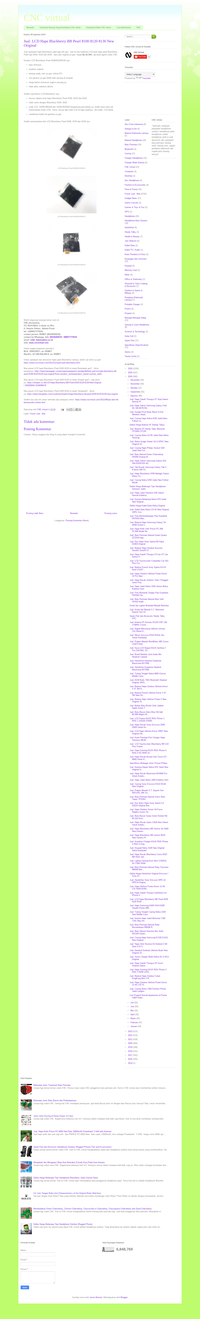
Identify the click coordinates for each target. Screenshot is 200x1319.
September (135, 392)
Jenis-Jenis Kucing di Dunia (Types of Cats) (53, 1116)
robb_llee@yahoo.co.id (41, 340)
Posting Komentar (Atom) (77, 520)
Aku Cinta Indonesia (134, 124)
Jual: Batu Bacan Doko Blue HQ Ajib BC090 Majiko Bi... (146, 713)
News (127, 274)
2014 (130, 1063)
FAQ (138, 27)
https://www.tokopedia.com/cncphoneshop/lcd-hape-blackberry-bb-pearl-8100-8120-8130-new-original (72, 394)
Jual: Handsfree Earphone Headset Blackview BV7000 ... (145, 668)
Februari (134, 1022)
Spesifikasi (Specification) (136, 345)
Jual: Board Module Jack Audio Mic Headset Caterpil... (146, 655)
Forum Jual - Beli (37, 414)
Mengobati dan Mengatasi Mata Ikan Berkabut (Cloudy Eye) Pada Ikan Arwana (69, 1162)
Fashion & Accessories (135, 185)
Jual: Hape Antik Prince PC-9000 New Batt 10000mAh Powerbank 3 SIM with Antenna (72, 1131)
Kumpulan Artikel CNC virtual (98, 27)
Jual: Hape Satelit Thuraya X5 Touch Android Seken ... (146, 964)
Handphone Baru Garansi (136, 220)
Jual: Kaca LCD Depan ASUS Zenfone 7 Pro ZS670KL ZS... (148, 649)
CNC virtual (47, 18)
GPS (127, 211)
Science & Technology (135, 331)
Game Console (131, 203)
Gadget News (131, 198)
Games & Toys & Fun (134, 207)
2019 (130, 1047)
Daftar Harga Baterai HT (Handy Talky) (147, 425)
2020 (130, 1043)
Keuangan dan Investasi (136, 259)
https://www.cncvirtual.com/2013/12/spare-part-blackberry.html (52, 363)
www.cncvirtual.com (39, 343)
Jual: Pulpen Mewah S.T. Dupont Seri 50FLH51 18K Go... (147, 791)
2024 (130, 376)
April (132, 1014)
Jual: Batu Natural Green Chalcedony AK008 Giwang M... (146, 455)
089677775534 (70, 337)
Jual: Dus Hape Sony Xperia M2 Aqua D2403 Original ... (147, 542)
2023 (130, 1031)
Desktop (128, 176)
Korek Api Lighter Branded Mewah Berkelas (149, 605)
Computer (129, 171)
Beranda (30, 27)
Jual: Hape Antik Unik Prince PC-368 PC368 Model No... (146, 530)
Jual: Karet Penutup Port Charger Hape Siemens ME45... (147, 738)
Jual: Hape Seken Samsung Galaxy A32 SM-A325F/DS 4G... (148, 462)
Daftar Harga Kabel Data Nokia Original (147, 505)
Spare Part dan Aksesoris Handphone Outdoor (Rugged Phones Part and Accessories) (72, 1147)
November (135, 384)
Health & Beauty (132, 236)
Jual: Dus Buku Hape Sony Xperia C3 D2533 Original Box (147, 804)
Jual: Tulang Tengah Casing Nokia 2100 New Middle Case (148, 913)
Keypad (128, 266)
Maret (133, 1018)
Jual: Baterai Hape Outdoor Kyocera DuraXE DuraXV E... (146, 549)
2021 (130, 1039)
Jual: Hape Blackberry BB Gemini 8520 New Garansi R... (147, 836)
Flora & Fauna (131, 189)
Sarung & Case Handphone (137, 325)
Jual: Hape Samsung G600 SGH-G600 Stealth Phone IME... (147, 906)
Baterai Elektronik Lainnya (136, 133)
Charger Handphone (133, 158)
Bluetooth (129, 149)
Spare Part (129, 340)
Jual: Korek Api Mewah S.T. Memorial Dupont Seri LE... (147, 610)
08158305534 (56, 337)
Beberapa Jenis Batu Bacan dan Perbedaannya (54, 1100)
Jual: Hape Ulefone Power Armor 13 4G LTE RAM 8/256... (147, 887)
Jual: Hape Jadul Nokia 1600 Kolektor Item (149, 780)
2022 (130, 1035)
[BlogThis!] (70, 409)
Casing (128, 153)
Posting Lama (110, 513)
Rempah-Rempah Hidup (135, 318)
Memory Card (131, 270)
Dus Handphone (132, 180)
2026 (130, 368)
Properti (128, 313)
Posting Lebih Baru (34, 513)
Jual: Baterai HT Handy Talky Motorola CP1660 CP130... (147, 430)
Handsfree (129, 227)
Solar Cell (129, 336)
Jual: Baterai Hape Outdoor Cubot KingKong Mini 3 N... (145, 977)
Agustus (134, 396)
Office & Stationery (133, 279)
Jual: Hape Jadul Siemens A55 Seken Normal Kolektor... (147, 494)
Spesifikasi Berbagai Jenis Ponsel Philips (148, 763)
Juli (132, 1002)
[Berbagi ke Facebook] (76, 409)
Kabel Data (130, 245)
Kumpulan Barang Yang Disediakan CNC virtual (60, 27)
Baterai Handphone (133, 140)
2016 (130, 1059)
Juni (132, 1006)
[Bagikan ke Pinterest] (79, 409)
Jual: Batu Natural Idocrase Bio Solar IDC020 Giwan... (146, 932)
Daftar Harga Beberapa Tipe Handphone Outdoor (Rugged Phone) (62, 1224)
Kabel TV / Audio (132, 250)
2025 (130, 372)
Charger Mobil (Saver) (134, 162)
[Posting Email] (62, 409)
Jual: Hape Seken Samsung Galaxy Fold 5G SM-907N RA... (148, 406)
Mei (132, 1010)
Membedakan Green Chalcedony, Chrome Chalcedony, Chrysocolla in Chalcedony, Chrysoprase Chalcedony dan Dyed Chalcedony (92, 1209)
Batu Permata (131, 144)
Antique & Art (131, 129)
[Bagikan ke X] (73, 409)
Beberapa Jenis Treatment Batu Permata (51, 1085)
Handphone (130, 216)
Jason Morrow (96, 1297)
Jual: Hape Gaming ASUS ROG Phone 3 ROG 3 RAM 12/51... (148, 970)
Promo (128, 309)
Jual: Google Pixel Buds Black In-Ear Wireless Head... (146, 413)
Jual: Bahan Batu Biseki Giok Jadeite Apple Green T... (147, 706)
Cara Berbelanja (124, 27)
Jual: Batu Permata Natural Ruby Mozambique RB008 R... (145, 926)
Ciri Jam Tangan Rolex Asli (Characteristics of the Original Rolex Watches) (67, 1193)
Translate (146, 78)
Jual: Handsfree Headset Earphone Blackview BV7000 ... (145, 662)
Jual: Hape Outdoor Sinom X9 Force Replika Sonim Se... (146, 810)
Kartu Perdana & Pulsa (135, 254)
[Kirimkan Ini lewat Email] (68, 409)
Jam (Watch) (130, 241)
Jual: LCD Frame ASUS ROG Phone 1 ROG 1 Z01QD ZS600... (147, 719)
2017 (130, 1055)
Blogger (124, 1297)
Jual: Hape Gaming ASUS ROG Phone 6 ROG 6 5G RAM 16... (148, 751)
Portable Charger (132, 304)
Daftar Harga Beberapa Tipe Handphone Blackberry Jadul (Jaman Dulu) (65, 1178)
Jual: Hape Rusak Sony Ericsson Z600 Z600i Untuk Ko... (147, 726)
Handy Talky (130, 232)
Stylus (127, 352)
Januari (134, 1026)
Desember (135, 380)
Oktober (134, 388)
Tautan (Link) (130, 356)
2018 (130, 1051)
